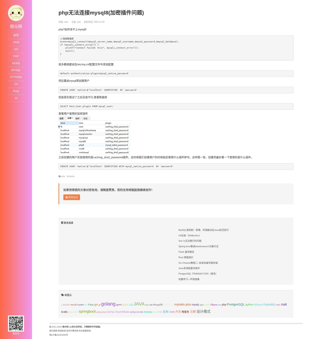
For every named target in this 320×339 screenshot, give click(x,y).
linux (147, 305)
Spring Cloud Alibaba (118, 311)
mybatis (168, 304)
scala (64, 311)
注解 (193, 311)
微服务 (185, 311)
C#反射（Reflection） (189, 235)
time (155, 312)
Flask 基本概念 (186, 251)
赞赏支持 (73, 197)
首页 (16, 35)
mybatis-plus (182, 304)
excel (73, 304)
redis (278, 305)
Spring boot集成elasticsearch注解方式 (198, 246)
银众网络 (53, 331)
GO (16, 49)
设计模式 (203, 311)
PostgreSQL (236, 304)
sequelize (73, 311)
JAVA (16, 42)
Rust (16, 91)
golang (108, 303)
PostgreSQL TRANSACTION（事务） (198, 273)
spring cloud (101, 312)
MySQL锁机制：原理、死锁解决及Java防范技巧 (203, 230)
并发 (178, 311)
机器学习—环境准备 (189, 279)
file (85, 304)
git (99, 305)
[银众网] (16, 12)
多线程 (172, 312)
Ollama (213, 305)
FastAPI (80, 305)
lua (151, 305)
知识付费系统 (72, 331)
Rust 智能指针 (185, 257)
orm (219, 305)
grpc (125, 304)
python (249, 304)
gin (96, 304)
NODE (16, 63)
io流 (131, 304)
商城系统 (62, 331)
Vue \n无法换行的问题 (190, 240)
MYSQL (16, 70)
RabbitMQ (269, 304)
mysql (195, 304)
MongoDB (158, 304)
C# (16, 84)
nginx (202, 305)
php (79, 22)
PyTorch (258, 304)
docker (66, 304)
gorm (119, 304)
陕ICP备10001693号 (58, 335)
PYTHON (16, 77)
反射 (165, 311)
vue (160, 311)
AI (16, 98)
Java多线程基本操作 (189, 268)
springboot (87, 311)
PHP (16, 56)
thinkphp (70, 176)
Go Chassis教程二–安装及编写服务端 (198, 262)
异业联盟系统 (85, 331)
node (207, 304)
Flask (91, 304)
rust (284, 304)
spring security (136, 312)
